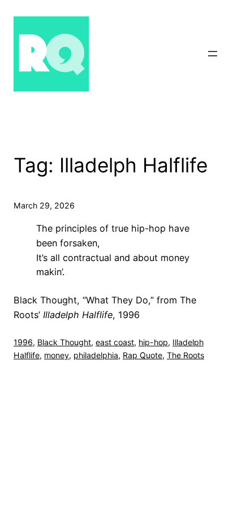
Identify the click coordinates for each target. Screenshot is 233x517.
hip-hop (153, 342)
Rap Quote (142, 355)
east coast (115, 342)
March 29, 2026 (44, 205)
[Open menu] (212, 53)
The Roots (185, 355)
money (56, 355)
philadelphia (96, 355)
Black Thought (64, 342)
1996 (23, 342)
